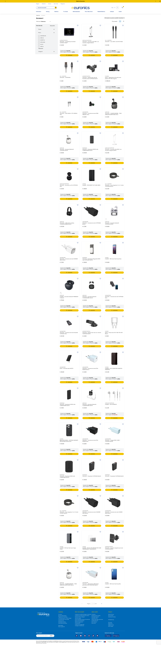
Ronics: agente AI (61, 626)
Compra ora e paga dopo (79, 624)
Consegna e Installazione (79, 625)
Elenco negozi (110, 626)
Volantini (44, 3)
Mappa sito (110, 623)
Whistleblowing (111, 619)
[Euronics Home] (80, 7)
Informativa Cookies (112, 616)
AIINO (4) (42, 37)
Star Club (56, 3)
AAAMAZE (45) (43, 35)
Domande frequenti (95, 616)
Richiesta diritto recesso (96, 615)
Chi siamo (60, 614)
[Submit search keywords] (56, 7)
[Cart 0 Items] (122, 7)
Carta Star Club (94, 618)
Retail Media (60, 625)
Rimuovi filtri (52, 25)
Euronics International (62, 615)
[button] (5, 1)
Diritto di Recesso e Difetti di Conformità (82, 619)
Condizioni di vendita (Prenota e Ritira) (82, 615)
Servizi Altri (94, 623)
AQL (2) (41, 44)
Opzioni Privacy (111, 614)
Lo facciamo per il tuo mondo (63, 619)
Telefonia (38, 15)
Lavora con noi (61, 620)
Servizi (49, 3)
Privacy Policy (110, 615)
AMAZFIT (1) (42, 40)
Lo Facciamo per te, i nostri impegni (64, 618)
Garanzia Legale (78, 618)
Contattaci (94, 614)
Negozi (37, 3)
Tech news (110, 622)
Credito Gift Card (95, 620)
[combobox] (46, 7)
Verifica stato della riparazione (97, 619)
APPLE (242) (42, 42)
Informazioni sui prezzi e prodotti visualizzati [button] (114, 17)
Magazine (63, 3)
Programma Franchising (62, 616)
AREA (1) (42, 46)
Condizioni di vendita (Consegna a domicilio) (83, 614)
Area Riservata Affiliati (62, 623)
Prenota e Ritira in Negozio (80, 616)
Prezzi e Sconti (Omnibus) (79, 620)
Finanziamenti (77, 623)
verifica (73, 51)
